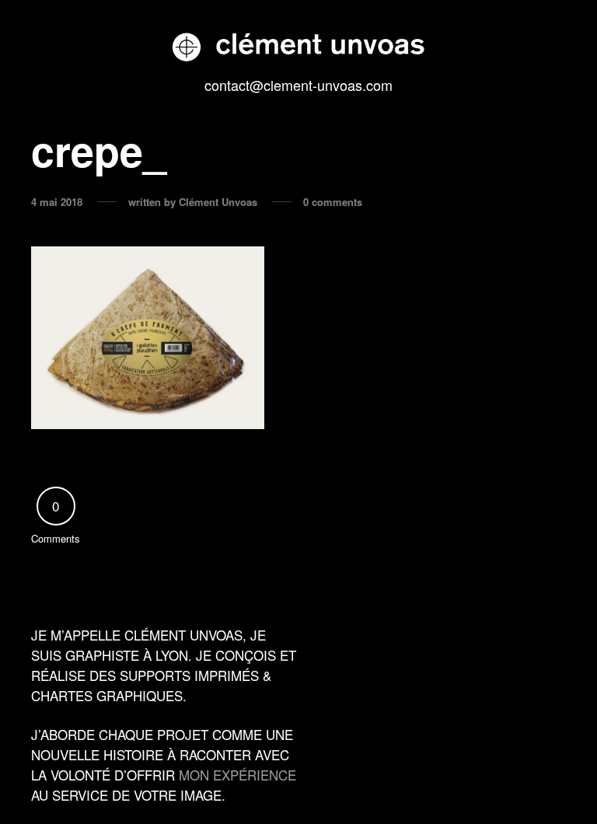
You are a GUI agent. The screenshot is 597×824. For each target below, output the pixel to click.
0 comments (332, 202)
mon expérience (237, 774)
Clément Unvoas (218, 202)
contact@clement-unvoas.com (298, 85)
